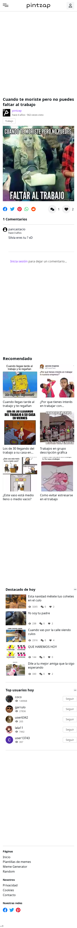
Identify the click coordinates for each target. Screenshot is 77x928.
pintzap (17, 110)
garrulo (20, 707)
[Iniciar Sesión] (70, 5)
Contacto (9, 895)
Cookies (8, 890)
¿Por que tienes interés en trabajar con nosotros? (56, 404)
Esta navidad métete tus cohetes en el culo (51, 598)
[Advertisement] (38, 53)
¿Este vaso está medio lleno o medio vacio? (18, 497)
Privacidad (10, 885)
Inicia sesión (19, 261)
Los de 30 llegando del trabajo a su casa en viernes (18, 450)
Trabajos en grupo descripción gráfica (53, 450)
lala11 (19, 728)
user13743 (22, 738)
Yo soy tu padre (39, 613)
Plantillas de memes (17, 862)
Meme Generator (15, 867)
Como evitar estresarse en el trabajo (56, 497)
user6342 (21, 717)
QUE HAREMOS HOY (42, 647)
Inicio (6, 857)
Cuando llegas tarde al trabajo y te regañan (18, 404)
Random (9, 871)
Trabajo (9, 121)
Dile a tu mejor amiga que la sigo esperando (51, 665)
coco (18, 697)
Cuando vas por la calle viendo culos (49, 632)
